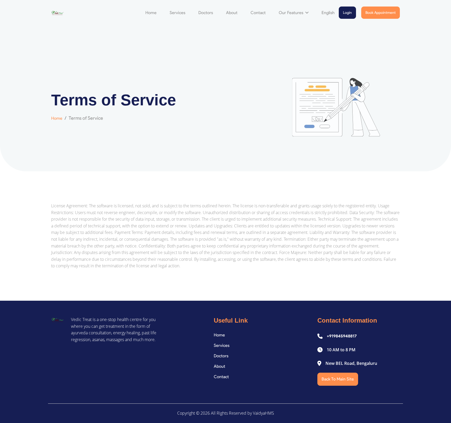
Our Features (291, 12)
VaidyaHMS (263, 413)
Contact (258, 12)
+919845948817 (342, 336)
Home (151, 12)
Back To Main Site (338, 379)
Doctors (205, 12)
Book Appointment (380, 12)
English (328, 12)
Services (177, 12)
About (232, 12)
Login (347, 12)
